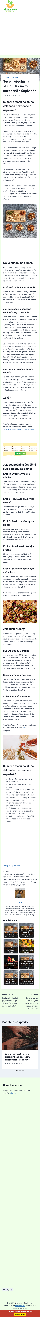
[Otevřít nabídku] (36, 6)
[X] (7, 1105)
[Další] (34, 1047)
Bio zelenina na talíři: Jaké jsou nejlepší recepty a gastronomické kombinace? (31, 1002)
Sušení (25, 728)
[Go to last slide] (5, 1047)
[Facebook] (4, 1105)
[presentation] (20, 1038)
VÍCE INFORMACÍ (20, 1314)
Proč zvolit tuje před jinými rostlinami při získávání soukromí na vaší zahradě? (10, 1000)
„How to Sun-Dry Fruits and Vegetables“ (18, 429)
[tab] (16, 1070)
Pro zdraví (15, 77)
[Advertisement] (20, 33)
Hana (6, 95)
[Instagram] (11, 1105)
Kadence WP (20, 1121)
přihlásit (13, 1093)
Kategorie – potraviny (11, 866)
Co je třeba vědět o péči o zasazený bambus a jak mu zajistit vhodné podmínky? (17, 1057)
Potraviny (6, 77)
